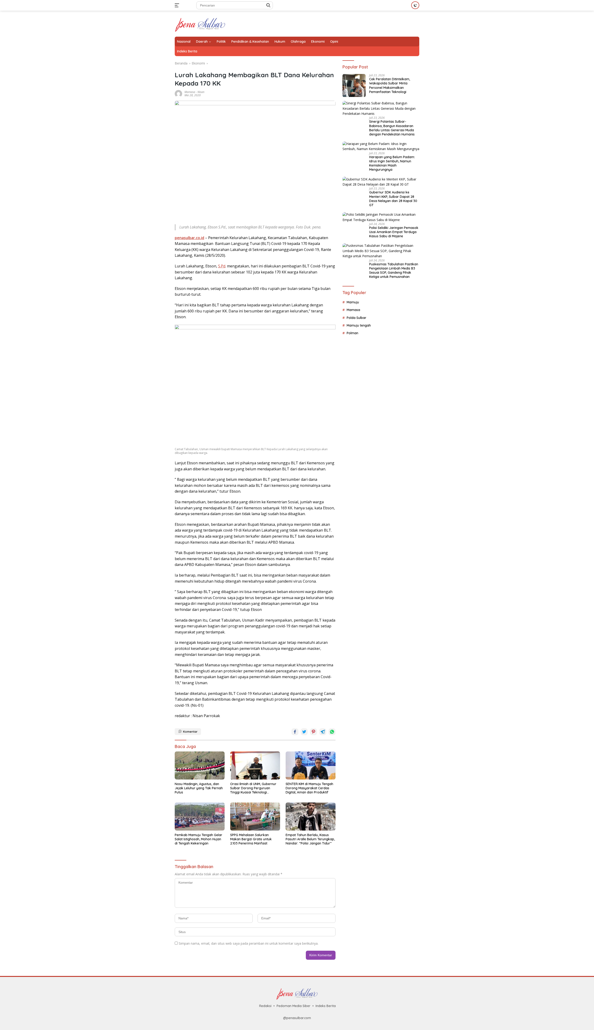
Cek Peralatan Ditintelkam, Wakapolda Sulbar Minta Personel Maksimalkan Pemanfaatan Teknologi (389, 85)
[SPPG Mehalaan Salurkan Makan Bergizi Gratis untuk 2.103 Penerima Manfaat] (255, 816)
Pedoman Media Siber (293, 1006)
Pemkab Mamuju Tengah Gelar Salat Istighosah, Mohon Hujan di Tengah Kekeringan (198, 839)
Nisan (200, 92)
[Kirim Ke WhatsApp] (332, 731)
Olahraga (298, 41)
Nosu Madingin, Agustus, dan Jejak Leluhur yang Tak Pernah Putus (199, 788)
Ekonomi (318, 41)
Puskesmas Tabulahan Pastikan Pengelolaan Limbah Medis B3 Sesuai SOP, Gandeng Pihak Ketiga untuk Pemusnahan (393, 270)
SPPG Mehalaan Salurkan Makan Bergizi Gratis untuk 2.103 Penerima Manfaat (251, 839)
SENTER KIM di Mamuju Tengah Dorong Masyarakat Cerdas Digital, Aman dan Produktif (309, 788)
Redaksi (265, 1006)
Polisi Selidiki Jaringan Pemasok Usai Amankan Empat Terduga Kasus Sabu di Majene (393, 232)
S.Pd (221, 266)
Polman (352, 333)
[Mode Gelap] (415, 5)
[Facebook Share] (294, 731)
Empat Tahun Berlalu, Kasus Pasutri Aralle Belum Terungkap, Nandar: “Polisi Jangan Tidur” (310, 839)
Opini (334, 41)
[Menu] (178, 5)
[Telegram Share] (322, 731)
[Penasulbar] (200, 23)
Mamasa (189, 92)
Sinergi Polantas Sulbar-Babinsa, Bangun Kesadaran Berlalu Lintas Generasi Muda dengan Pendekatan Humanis (392, 128)
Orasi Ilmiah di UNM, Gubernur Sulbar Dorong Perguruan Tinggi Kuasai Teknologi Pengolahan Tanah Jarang (253, 788)
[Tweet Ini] (304, 731)
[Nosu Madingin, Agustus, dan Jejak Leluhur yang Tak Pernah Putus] (200, 765)
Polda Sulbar (356, 318)
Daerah (202, 41)
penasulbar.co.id (189, 237)
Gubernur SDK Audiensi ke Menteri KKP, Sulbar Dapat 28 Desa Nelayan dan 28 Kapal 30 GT (393, 198)
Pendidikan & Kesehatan (250, 41)
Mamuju (353, 302)
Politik (221, 41)
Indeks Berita (187, 51)
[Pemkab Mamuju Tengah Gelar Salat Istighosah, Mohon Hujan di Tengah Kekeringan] (200, 816)
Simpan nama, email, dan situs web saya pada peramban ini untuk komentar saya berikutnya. (248, 943)
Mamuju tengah (359, 326)
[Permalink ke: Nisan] (178, 93)
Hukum (279, 41)
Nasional (183, 41)
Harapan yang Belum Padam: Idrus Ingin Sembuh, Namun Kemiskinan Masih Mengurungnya (392, 163)
